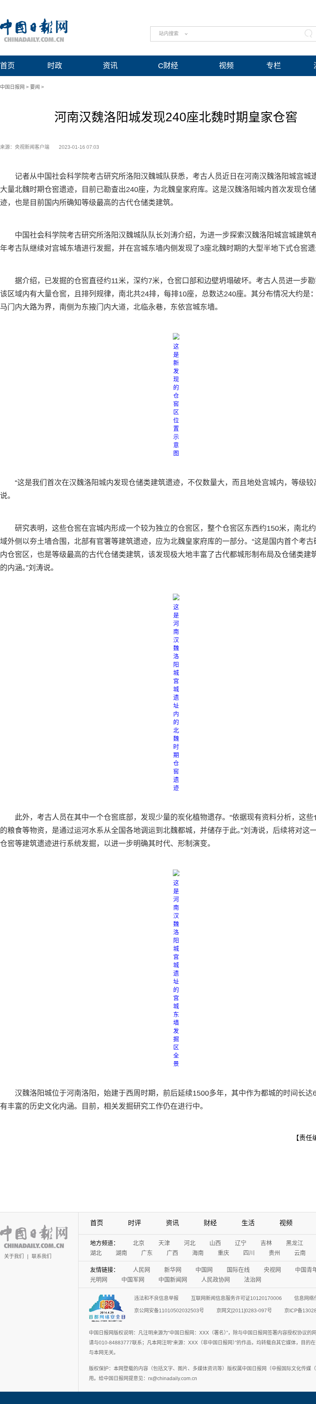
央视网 (272, 1269)
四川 (249, 1252)
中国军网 (132, 1279)
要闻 (35, 87)
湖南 (121, 1252)
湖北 (96, 1252)
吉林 (266, 1243)
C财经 (168, 66)
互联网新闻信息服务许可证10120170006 (236, 1298)
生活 (248, 1222)
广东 (147, 1252)
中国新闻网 (172, 1279)
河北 (189, 1243)
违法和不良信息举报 (156, 1298)
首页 (7, 66)
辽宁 (240, 1243)
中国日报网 (12, 87)
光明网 (98, 1279)
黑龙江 (294, 1243)
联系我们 (41, 1256)
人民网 (141, 1269)
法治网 (252, 1279)
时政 (54, 66)
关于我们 (14, 1256)
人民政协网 (215, 1279)
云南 (300, 1252)
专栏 (273, 66)
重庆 (223, 1252)
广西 (172, 1252)
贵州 (274, 1252)
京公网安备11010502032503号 (169, 1311)
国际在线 (238, 1269)
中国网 (204, 1269)
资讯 (110, 66)
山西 (215, 1243)
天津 (164, 1243)
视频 (226, 66)
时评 (134, 1222)
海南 (198, 1252)
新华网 (172, 1269)
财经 (210, 1222)
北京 (138, 1243)
